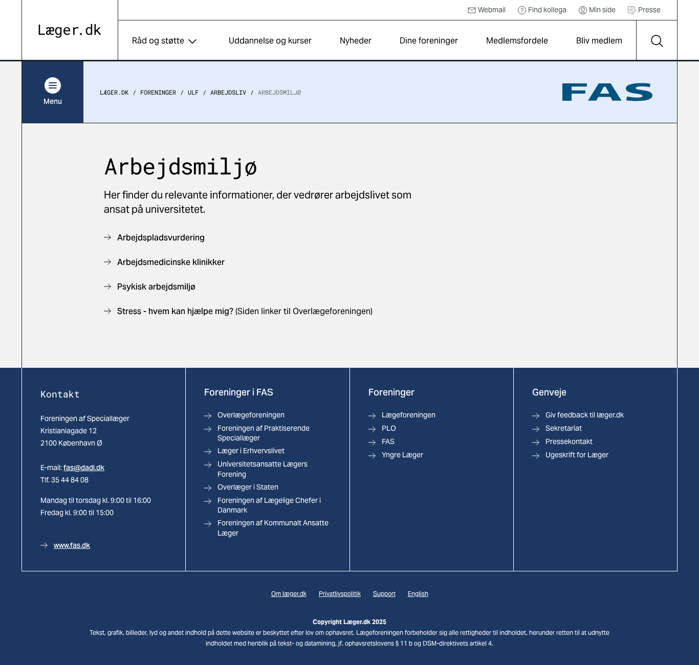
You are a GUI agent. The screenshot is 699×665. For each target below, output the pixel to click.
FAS (388, 441)
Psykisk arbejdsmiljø (156, 286)
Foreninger (158, 92)
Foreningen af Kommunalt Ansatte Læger (273, 527)
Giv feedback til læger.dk (584, 414)
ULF (193, 92)
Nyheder (356, 40)
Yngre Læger (402, 454)
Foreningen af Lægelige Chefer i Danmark (269, 505)
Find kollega (547, 9)
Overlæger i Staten (247, 487)
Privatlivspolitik (340, 593)
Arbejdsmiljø (279, 92)
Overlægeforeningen (251, 414)
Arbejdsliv (228, 92)
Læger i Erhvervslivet (251, 450)
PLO (389, 428)
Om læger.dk (289, 593)
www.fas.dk (72, 545)
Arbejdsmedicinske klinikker (171, 262)
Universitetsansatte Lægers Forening (262, 468)
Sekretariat (563, 428)
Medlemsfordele (517, 40)
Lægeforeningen (408, 414)
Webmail (492, 9)
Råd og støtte (158, 40)
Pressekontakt (569, 441)
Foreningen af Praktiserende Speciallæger (263, 433)
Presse (649, 9)
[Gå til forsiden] (69, 31)
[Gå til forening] (607, 92)
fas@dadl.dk (83, 467)
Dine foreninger (429, 40)
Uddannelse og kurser (270, 40)
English (418, 593)
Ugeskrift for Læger (576, 454)
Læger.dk (114, 92)
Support (384, 593)
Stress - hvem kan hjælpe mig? (176, 311)
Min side (602, 9)
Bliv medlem (599, 40)
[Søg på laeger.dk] (656, 40)
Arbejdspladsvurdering (161, 237)
